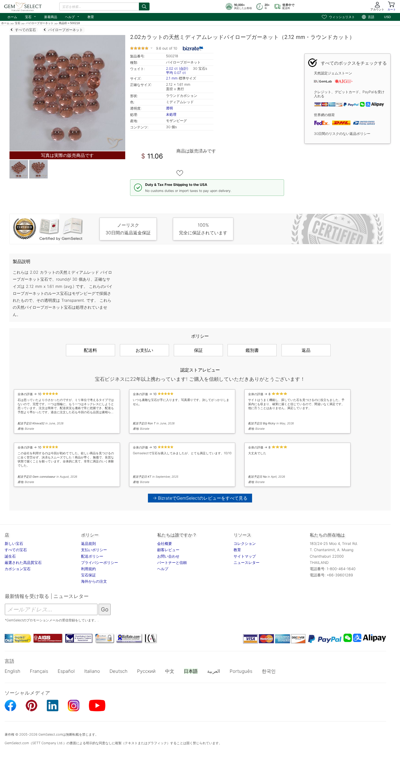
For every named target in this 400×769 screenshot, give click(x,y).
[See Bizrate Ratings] (193, 48)
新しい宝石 (14, 543)
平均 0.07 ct (176, 72)
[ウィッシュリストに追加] (179, 173)
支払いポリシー (94, 549)
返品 (306, 350)
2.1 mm (172, 78)
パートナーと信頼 (172, 562)
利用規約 (88, 568)
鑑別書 (252, 350)
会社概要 (164, 543)
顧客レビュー (168, 549)
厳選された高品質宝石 (23, 562)
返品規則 (88, 543)
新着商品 (50, 17)
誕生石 (10, 556)
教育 (91, 17)
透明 (169, 108)
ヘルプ (72, 16)
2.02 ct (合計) (177, 68)
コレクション (245, 543)
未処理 (171, 114)
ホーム (12, 17)
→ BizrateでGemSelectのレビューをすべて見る (200, 498)
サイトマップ (245, 556)
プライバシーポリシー (99, 562)
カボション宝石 (18, 568)
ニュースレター (246, 562)
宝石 (30, 16)
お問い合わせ (168, 556)
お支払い (144, 350)
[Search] (144, 6)
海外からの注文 (94, 581)
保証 (198, 350)
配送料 (90, 350)
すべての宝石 (16, 549)
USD (387, 17)
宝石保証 (88, 575)
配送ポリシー (92, 556)
